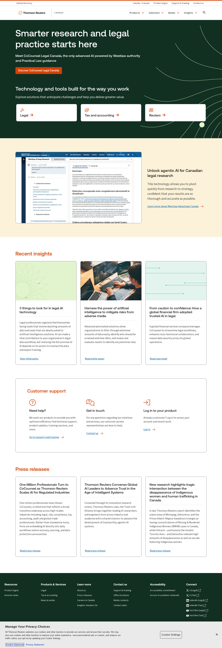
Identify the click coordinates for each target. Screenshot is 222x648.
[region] (111, 634)
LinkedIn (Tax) (196, 605)
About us (81, 590)
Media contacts (121, 600)
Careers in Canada (86, 600)
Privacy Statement (34, 644)
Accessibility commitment (162, 590)
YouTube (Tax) (196, 615)
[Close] (216, 634)
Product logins (12, 590)
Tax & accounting (49, 595)
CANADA (59, 13)
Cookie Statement (15, 644)
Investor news (11, 595)
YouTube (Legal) (197, 610)
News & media (48, 600)
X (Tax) (192, 595)
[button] (137, 13)
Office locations (121, 595)
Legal (43, 590)
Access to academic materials (164, 595)
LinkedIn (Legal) (196, 600)
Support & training (122, 590)
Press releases (84, 595)
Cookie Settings (171, 634)
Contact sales (120, 605)
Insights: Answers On (87, 605)
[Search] (204, 12)
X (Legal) (193, 590)
